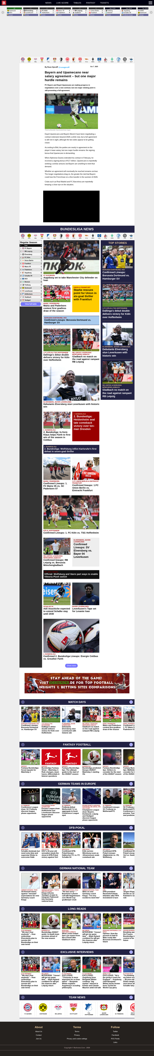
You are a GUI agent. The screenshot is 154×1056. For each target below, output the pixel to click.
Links (115, 1042)
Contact (39, 1035)
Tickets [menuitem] (104, 3)
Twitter (115, 1031)
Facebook (115, 1035)
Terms (77, 1031)
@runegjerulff (64, 67)
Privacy (77, 1035)
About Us (38, 1031)
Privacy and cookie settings (77, 1039)
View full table (31, 304)
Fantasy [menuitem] (90, 3)
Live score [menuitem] (62, 3)
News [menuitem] (48, 3)
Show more (71, 666)
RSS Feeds (115, 1039)
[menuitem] (22, 3)
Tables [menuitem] (77, 3)
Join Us (38, 1039)
